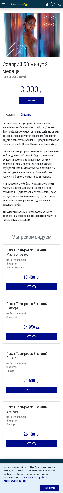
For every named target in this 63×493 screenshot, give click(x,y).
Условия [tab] (10, 114)
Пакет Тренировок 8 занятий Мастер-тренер (26, 252)
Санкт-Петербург (19, 4)
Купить (31, 100)
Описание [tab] (26, 114)
